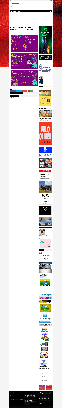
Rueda (48, 398)
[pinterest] (50, 0)
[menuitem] (11, 11)
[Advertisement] (31, 18)
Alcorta (34, 394)
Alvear (28, 395)
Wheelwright (40, 403)
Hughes (40, 392)
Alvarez (25, 395)
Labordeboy (40, 393)
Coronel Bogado (30, 400)
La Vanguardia (49, 392)
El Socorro (35, 401)
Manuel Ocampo (44, 393)
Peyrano (40, 398)
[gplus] (49, 0)
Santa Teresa (15, 26)
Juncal (46, 392)
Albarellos (31, 394)
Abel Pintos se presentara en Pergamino (46, 255)
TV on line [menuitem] (14, 11)
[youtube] (42, 389)
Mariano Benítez (48, 393)
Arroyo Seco (33, 395)
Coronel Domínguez (27, 401)
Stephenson (48, 399)
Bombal (28, 396)
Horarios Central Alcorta (46, 258)
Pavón (43, 397)
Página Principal (12, 26)
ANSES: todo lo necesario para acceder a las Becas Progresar (47, 252)
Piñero (42, 398)
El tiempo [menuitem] (19, 11)
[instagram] (51, 0)
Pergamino (50, 397)
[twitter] (47, 0)
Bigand (25, 396)
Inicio (11, 0)
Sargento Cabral (44, 399)
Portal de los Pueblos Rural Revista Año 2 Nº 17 (45, 119)
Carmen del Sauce (31, 396)
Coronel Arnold (26, 400)
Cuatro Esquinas (31, 401)
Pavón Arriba (46, 397)
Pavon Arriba (40, 397)
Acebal (25, 394)
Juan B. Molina (43, 392)
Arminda (31, 395)
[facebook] (46, 0)
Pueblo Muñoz (45, 398)
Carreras (35, 396)
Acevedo (28, 394)
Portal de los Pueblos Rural (48, 88)
